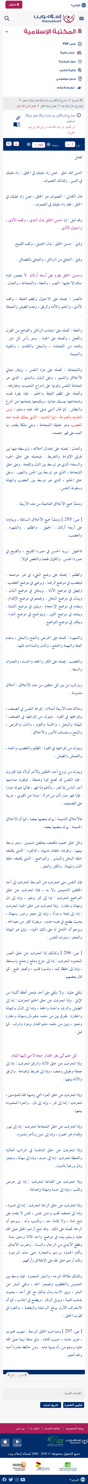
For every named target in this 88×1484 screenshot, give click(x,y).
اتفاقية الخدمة (52, 1428)
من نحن (20, 1428)
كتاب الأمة (67, 52)
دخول (13, 4)
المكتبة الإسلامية (50, 31)
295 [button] (40, 145)
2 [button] (72, 144)
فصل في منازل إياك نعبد (72, 106)
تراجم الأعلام (65, 87)
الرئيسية (76, 101)
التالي (12, 1375)
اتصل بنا (34, 1428)
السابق (22, 1375)
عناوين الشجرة (74, 1405)
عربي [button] (76, 5)
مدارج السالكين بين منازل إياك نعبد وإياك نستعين (44, 101)
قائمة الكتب (67, 70)
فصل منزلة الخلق (48, 106)
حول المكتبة (67, 61)
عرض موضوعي (66, 78)
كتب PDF (69, 43)
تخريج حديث (50, 1405)
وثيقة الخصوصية (74, 1428)
